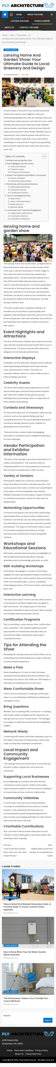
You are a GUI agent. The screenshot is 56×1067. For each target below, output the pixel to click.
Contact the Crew (29, 27)
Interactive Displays (18, 166)
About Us (9, 27)
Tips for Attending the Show (19, 196)
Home (19, 14)
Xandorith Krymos (12, 75)
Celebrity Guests (17, 169)
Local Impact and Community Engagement (24, 210)
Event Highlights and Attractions (20, 163)
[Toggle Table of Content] (43, 156)
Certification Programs (19, 193)
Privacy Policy (41, 1050)
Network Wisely (17, 207)
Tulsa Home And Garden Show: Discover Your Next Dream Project (15, 850)
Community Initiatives (19, 216)
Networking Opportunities (21, 181)
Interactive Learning (18, 190)
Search (7, 1015)
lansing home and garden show (19, 160)
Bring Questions (17, 204)
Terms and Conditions (23, 1050)
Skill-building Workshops (20, 187)
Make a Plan (15, 199)
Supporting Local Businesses (21, 213)
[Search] (51, 14)
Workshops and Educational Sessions (22, 184)
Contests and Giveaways (20, 172)
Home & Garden (42, 21)
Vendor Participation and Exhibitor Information (26, 175)
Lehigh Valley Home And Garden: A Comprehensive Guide (40, 850)
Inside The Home (35, 14)
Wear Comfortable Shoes (20, 201)
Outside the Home (20, 21)
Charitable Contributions (20, 219)
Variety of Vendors (18, 178)
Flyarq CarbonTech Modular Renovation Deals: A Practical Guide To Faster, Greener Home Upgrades (27, 907)
